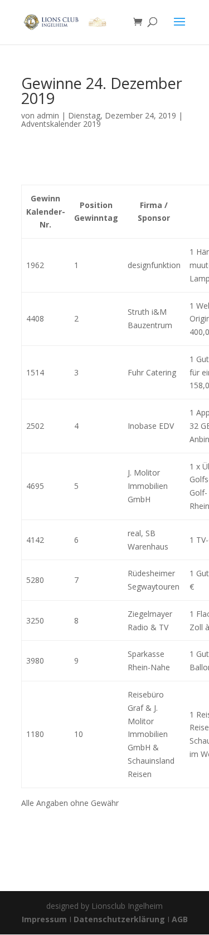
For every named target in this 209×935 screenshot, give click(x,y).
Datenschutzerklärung (119, 919)
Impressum (45, 919)
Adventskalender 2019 (61, 123)
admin (48, 115)
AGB (180, 919)
